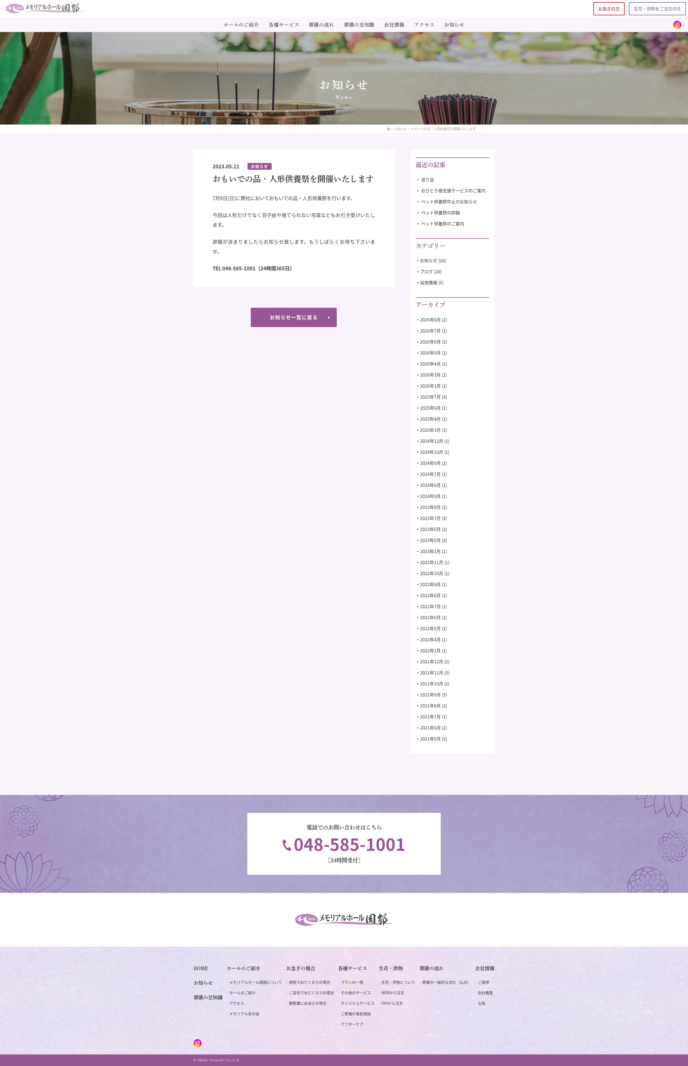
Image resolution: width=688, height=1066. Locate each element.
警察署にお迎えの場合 (308, 1003)
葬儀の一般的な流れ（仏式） (446, 982)
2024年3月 (430, 496)
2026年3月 (430, 374)
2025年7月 (430, 397)
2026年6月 (430, 341)
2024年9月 (430, 463)
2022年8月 (430, 595)
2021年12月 (431, 661)
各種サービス (284, 24)
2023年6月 (430, 529)
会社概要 (485, 992)
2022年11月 (431, 562)
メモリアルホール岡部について (255, 982)
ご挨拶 (483, 982)
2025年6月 (430, 408)
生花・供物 (391, 968)
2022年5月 (430, 628)
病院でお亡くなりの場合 (309, 982)
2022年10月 (431, 573)
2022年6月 (430, 617)
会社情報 (394, 24)
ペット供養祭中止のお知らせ (449, 201)
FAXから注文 (392, 1003)
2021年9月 (430, 694)
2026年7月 (430, 330)
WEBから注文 (392, 992)
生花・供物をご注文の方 (657, 8)
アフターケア (352, 1024)
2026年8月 (430, 319)
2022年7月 (430, 606)
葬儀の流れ (321, 24)
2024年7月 (430, 474)
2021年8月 (430, 705)
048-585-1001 (350, 843)
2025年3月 (430, 430)
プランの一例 (352, 982)
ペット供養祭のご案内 (442, 223)
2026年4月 (430, 363)
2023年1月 (430, 551)
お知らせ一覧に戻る (294, 317)
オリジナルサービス (358, 1003)
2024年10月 (431, 452)
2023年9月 (430, 507)
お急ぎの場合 (300, 968)
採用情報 (428, 282)
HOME (201, 968)
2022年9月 (430, 584)
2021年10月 (431, 683)
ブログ (426, 271)
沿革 (481, 1003)
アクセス (424, 24)
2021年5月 (430, 738)
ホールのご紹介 (241, 24)
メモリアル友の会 (244, 1013)
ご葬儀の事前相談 (356, 1013)
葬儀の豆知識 (359, 24)
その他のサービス (356, 992)
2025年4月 (430, 419)
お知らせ (454, 24)
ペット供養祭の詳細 (440, 212)
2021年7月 (430, 716)
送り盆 (427, 179)
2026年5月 (430, 352)
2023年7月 (430, 518)
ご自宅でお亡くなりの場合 (311, 992)
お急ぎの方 (609, 8)
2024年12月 (431, 441)
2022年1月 (430, 650)
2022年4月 (430, 639)
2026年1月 (430, 386)
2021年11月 (431, 672)
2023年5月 (430, 540)
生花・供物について (398, 982)
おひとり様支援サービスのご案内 (453, 190)
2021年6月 (430, 727)
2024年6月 (430, 485)
